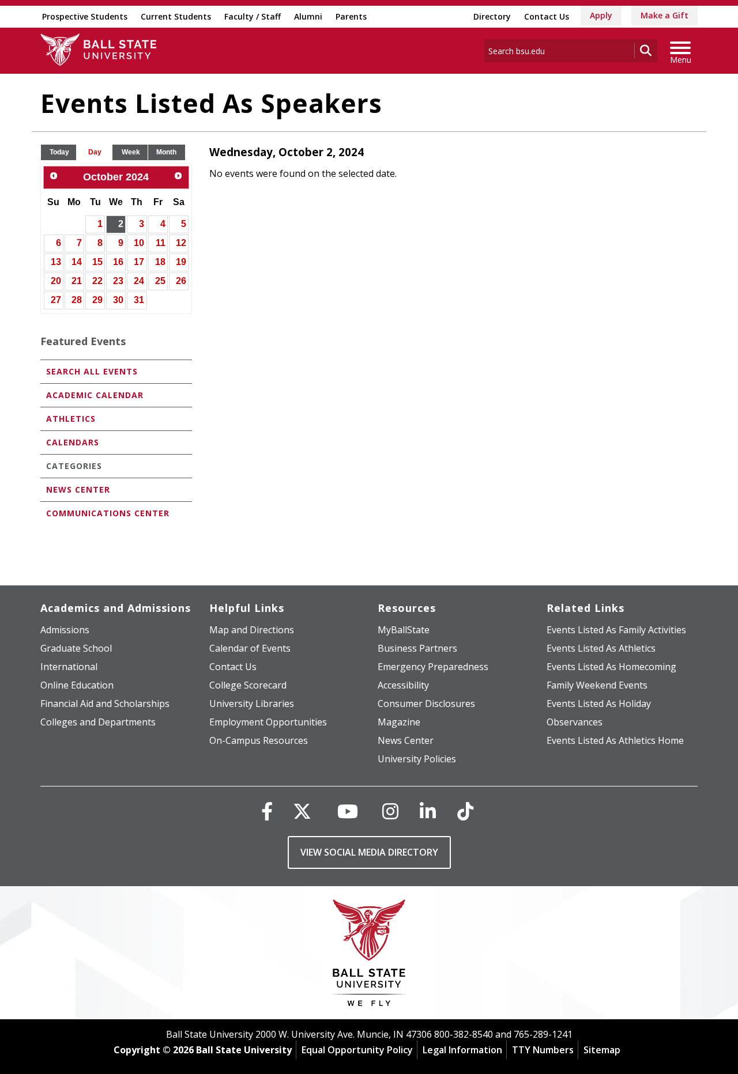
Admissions (64, 629)
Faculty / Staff (252, 16)
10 (139, 243)
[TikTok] (465, 811)
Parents (351, 16)
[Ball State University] (369, 956)
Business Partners (417, 648)
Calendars (72, 442)
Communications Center (108, 513)
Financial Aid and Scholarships (105, 703)
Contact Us (546, 16)
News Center (78, 489)
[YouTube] (347, 811)
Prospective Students (84, 16)
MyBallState (404, 629)
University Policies (417, 758)
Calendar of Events (250, 648)
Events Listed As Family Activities (616, 629)
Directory (492, 16)
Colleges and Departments (98, 722)
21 (76, 281)
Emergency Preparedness (433, 666)
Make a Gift (664, 15)
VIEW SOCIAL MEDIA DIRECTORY (369, 852)
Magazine (399, 722)
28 (76, 300)
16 (118, 262)
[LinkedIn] (428, 811)
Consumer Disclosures (426, 703)
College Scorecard (248, 685)
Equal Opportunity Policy (357, 1049)
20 (56, 281)
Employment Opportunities (268, 722)
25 (160, 281)
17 (139, 262)
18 (160, 262)
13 (56, 262)
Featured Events (83, 341)
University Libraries (251, 703)
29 (97, 300)
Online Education (77, 685)
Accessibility (403, 685)
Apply (601, 15)
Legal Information (462, 1049)
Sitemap (601, 1049)
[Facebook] (267, 811)
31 (139, 300)
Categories (74, 465)
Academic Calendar (95, 394)
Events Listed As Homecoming (611, 666)
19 (181, 262)
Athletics (71, 418)
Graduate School (76, 648)
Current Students (176, 16)
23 (118, 281)
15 (97, 262)
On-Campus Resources (258, 740)
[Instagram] (390, 811)
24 (139, 281)
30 (118, 300)
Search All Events (92, 371)
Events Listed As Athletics (601, 648)
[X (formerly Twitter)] (302, 811)
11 (160, 243)
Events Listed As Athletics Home (615, 740)
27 (56, 300)
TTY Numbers (543, 1049)
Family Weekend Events (597, 685)
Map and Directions (251, 629)
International (68, 666)
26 (181, 281)
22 (97, 281)
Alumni (308, 16)
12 (181, 243)
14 (76, 262)
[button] (59, 152)
